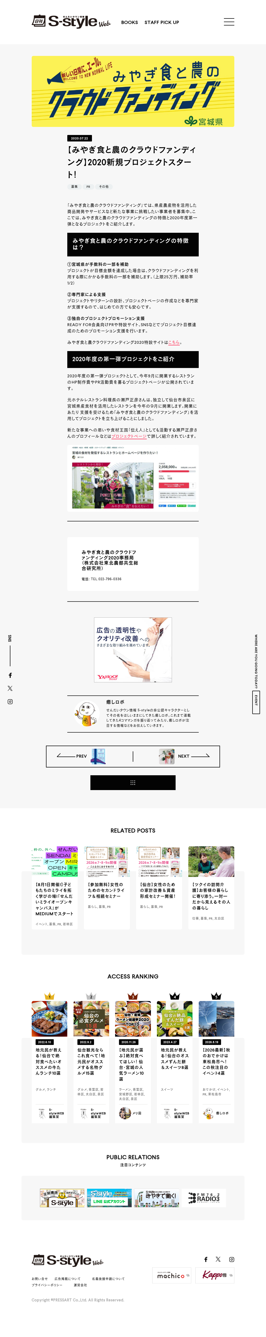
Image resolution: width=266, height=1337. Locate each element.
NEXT (183, 756)
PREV (82, 756)
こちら (174, 343)
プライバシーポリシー (47, 1285)
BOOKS (129, 22)
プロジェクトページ (129, 437)
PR (88, 187)
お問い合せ (40, 1279)
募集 (74, 187)
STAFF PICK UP (162, 22)
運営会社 (80, 1285)
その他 (104, 187)
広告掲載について (68, 1279)
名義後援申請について (108, 1279)
